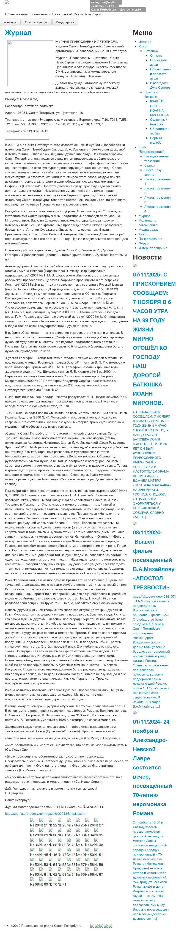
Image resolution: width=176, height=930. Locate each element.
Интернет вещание (153, 247)
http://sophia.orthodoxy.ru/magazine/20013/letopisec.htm (46, 813)
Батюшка (151, 50)
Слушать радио (36, 22)
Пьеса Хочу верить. (153, 172)
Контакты (10, 22)
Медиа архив (148, 229)
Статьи (149, 165)
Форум (144, 243)
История (145, 41)
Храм (143, 46)
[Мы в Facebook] (92, 925)
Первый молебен (156, 140)
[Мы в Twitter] (97, 925)
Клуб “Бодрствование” (151, 149)
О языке (156, 55)
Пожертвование (150, 238)
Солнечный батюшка (158, 121)
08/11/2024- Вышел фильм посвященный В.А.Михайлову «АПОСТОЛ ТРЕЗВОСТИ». (153, 559)
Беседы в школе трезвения (156, 158)
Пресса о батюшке (151, 94)
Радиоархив (65, 22)
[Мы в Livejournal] (106, 925)
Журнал (18, 32)
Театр (143, 234)
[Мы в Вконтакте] (101, 925)
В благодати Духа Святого (160, 85)
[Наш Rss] (110, 925)
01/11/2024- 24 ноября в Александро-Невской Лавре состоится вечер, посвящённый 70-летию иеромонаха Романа (152, 767)
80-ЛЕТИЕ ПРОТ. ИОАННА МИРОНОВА (159, 108)
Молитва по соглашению (148, 222)
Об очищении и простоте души (160, 73)
